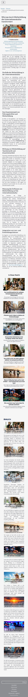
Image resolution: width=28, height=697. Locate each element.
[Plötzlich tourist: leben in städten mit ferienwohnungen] (14, 307)
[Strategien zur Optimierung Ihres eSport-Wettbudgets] (14, 627)
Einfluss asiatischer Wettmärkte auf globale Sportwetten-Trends (14, 605)
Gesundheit (14, 685)
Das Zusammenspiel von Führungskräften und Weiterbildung (13, 42)
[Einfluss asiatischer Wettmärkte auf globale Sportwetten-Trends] (14, 602)
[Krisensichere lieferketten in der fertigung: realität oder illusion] (14, 329)
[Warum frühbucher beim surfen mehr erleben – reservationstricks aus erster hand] (14, 372)
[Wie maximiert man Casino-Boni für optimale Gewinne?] (14, 395)
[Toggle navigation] (3, 2)
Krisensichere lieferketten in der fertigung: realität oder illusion (14, 337)
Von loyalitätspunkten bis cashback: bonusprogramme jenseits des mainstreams (14, 293)
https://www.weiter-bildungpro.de (15, 265)
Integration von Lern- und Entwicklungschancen (13, 50)
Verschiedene (14, 691)
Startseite (3, 8)
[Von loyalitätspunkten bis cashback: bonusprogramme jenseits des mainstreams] (14, 284)
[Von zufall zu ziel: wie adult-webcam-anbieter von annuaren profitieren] (14, 350)
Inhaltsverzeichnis (14, 39)
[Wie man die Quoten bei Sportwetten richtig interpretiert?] (14, 652)
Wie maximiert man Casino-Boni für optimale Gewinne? (14, 403)
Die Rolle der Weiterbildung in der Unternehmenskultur (13, 41)
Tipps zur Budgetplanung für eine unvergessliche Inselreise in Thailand (14, 581)
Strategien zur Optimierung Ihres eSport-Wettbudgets (14, 629)
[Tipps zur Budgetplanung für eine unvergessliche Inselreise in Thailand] (14, 577)
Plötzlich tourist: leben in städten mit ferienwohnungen (14, 316)
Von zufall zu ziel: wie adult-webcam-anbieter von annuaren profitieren (14, 359)
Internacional (14, 687)
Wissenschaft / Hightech (14, 693)
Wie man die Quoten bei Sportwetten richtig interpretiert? (14, 656)
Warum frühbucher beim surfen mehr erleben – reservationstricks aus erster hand (14, 381)
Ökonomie (8, 8)
